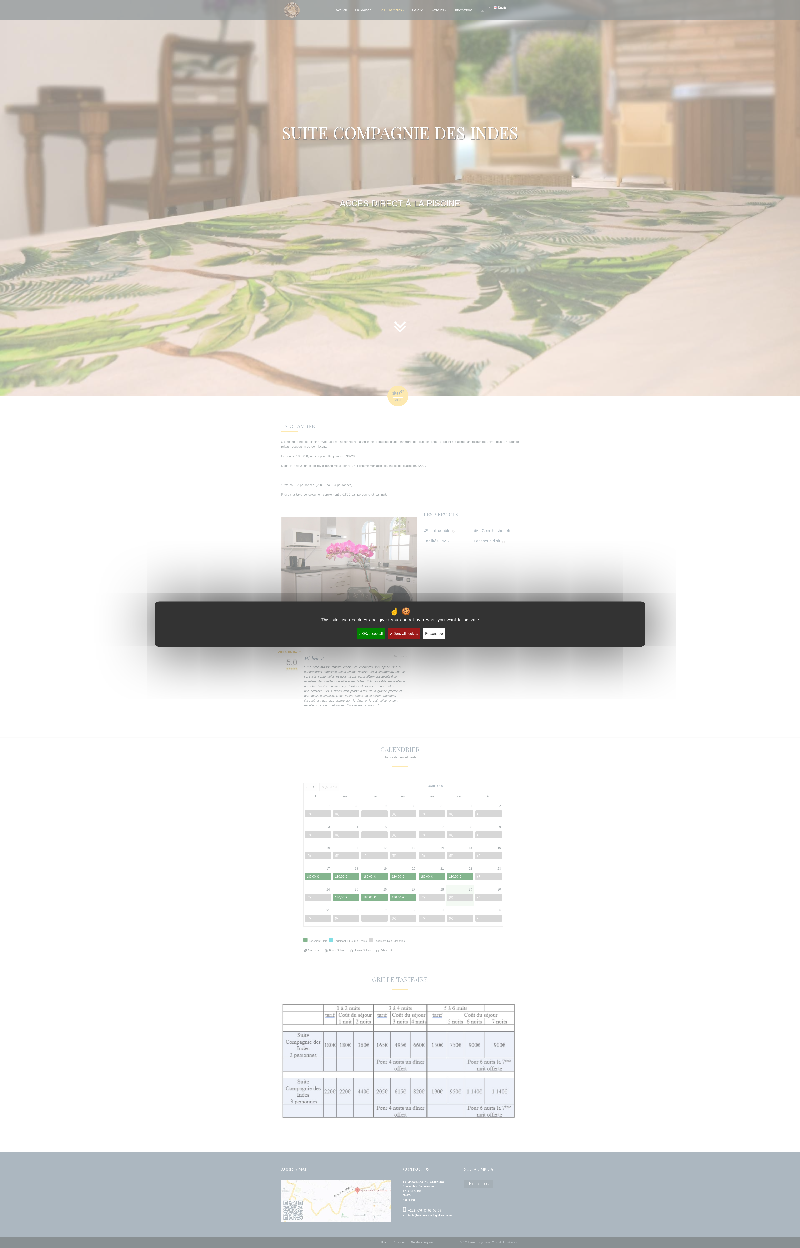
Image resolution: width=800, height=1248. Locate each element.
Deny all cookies (405, 633)
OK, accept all (372, 633)
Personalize (434, 633)
